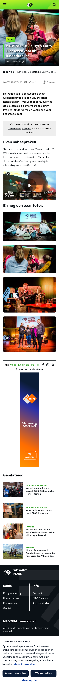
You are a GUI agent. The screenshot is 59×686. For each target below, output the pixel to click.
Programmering (12, 593)
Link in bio (23, 365)
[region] (29, 185)
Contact (37, 593)
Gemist (7, 608)
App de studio (41, 603)
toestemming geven (19, 128)
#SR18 (35, 365)
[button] (5, 5)
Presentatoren (11, 598)
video (13, 365)
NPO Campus (40, 598)
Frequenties (10, 603)
